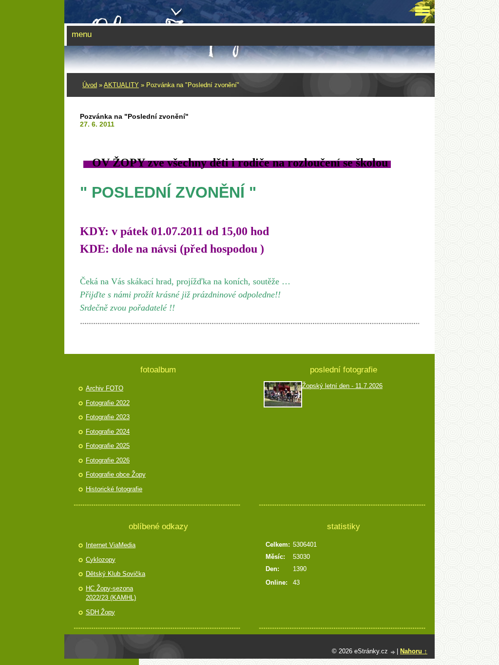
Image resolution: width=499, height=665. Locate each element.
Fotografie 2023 (108, 417)
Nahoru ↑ (413, 651)
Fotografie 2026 (108, 460)
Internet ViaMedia (110, 545)
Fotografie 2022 (108, 402)
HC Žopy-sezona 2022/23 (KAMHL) (111, 593)
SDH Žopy (100, 612)
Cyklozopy (100, 559)
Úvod (89, 85)
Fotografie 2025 (108, 445)
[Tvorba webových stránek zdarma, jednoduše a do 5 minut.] (393, 652)
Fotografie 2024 (108, 431)
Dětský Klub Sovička (115, 573)
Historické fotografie (114, 489)
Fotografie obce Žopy (116, 474)
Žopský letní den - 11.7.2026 (342, 385)
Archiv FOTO (104, 388)
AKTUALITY (121, 85)
